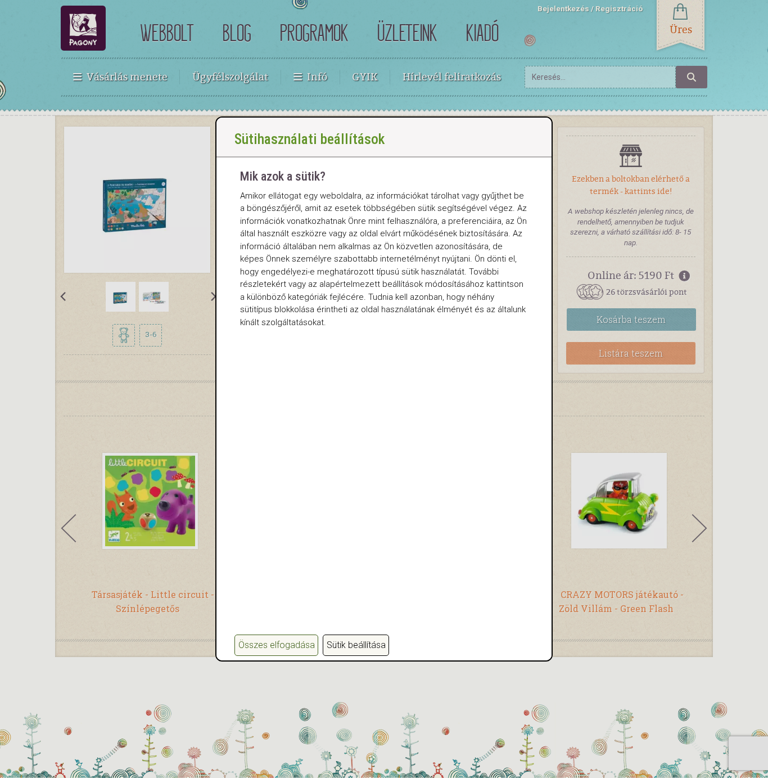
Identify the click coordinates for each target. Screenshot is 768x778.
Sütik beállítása (356, 645)
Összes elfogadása (276, 645)
